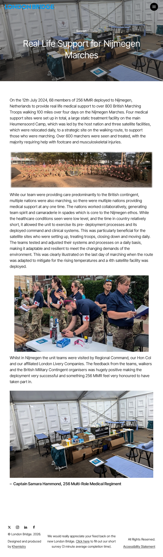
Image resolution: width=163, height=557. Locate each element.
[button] (154, 7)
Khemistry (19, 546)
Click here (83, 541)
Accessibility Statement (139, 546)
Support (81, 31)
